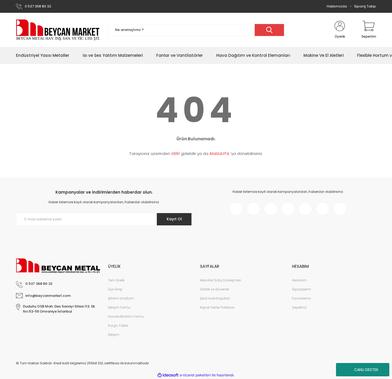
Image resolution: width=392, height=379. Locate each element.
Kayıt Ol (174, 219)
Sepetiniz (299, 307)
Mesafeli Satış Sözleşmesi (220, 280)
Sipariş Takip (365, 6)
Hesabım (299, 280)
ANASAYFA (219, 153)
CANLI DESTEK (366, 369)
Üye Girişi (115, 289)
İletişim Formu (119, 307)
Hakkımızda (337, 6)
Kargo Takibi (118, 325)
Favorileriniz (301, 298)
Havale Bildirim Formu (126, 316)
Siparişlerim (301, 289)
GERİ (175, 153)
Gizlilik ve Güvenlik (214, 289)
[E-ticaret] (195, 375)
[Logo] (58, 30)
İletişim (113, 334)
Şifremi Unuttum (121, 298)
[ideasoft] (168, 375)
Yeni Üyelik (116, 280)
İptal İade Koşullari (215, 298)
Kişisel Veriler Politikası (217, 307)
